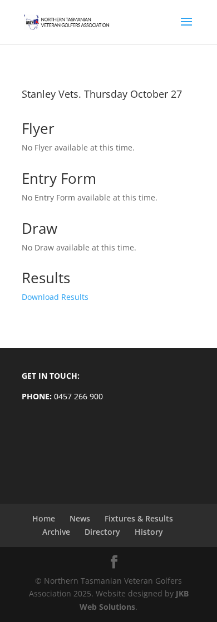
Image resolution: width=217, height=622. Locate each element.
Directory (102, 531)
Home (43, 518)
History (149, 531)
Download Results (55, 297)
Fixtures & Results (139, 518)
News (80, 518)
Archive (56, 531)
